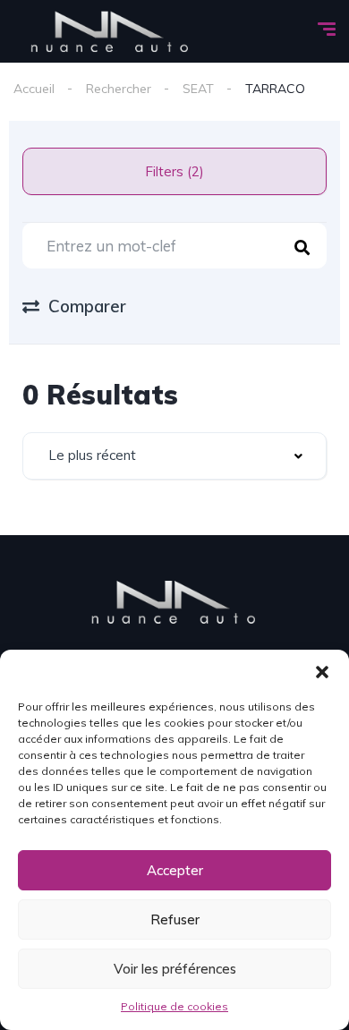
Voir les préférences (175, 968)
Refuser (175, 919)
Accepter (175, 870)
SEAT (198, 89)
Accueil (34, 89)
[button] (322, 672)
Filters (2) (174, 171)
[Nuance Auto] (110, 31)
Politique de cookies (174, 1006)
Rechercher (118, 89)
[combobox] (174, 456)
